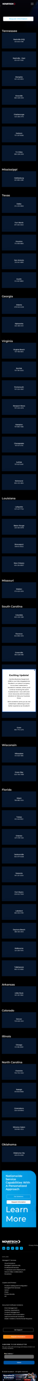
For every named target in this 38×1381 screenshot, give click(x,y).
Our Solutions (18, 1196)
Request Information (18, 19)
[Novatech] (11, 1242)
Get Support (18, 1330)
